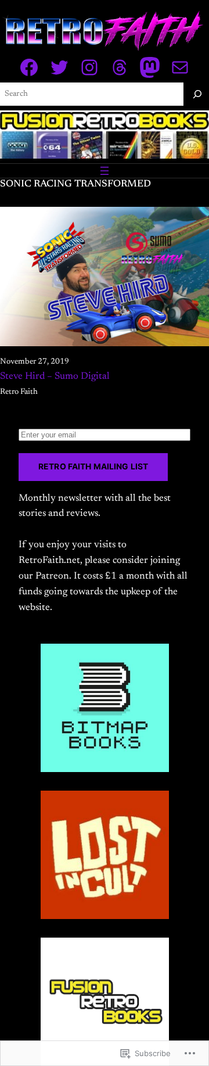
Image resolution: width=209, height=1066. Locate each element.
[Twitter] (59, 67)
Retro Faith (19, 392)
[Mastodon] (149, 67)
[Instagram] (89, 67)
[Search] (197, 94)
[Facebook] (29, 67)
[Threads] (119, 67)
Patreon (52, 576)
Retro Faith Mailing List (93, 466)
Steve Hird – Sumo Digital (55, 376)
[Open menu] (104, 171)
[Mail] (180, 67)
